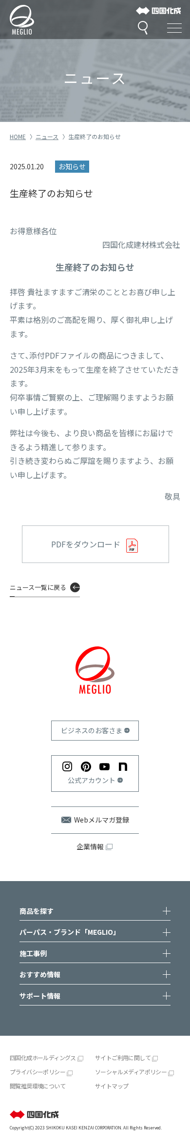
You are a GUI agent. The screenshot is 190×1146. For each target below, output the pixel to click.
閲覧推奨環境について (37, 1086)
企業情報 (90, 846)
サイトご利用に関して (123, 1057)
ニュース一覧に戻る (38, 587)
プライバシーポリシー (37, 1071)
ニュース (47, 136)
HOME (18, 136)
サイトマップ (111, 1086)
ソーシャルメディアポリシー (131, 1071)
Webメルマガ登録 (101, 819)
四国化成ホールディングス (43, 1057)
